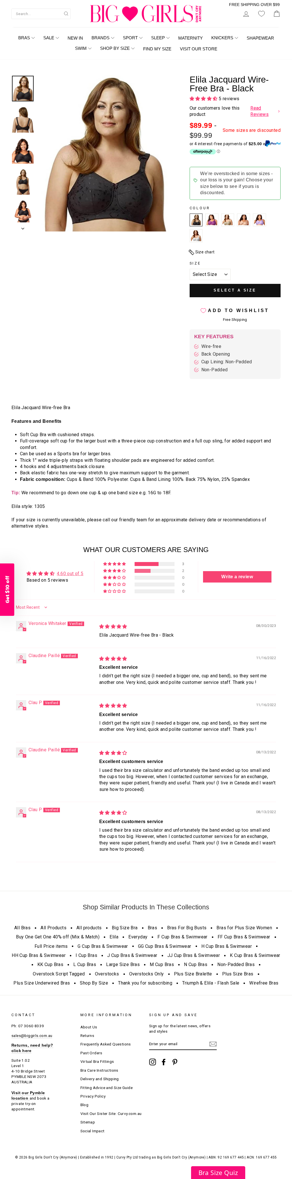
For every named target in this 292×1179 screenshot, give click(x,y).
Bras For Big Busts (186, 927)
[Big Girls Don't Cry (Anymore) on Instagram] (152, 1062)
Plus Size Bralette (193, 974)
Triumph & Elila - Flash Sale (210, 983)
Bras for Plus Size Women (244, 927)
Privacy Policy (93, 1096)
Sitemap (87, 1122)
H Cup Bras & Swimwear (226, 946)
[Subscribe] (213, 1044)
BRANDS (101, 37)
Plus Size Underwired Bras (41, 983)
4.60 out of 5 (70, 573)
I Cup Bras (86, 955)
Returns (87, 1035)
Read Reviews (259, 111)
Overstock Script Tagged (59, 974)
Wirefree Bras (263, 983)
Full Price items (51, 946)
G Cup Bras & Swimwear (103, 946)
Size (195, 263)
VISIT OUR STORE (198, 48)
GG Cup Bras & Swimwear (164, 946)
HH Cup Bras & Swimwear (39, 955)
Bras (152, 927)
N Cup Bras (195, 964)
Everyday (137, 937)
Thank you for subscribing (145, 983)
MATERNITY (190, 38)
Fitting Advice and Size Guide (106, 1087)
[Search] (66, 13)
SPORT (130, 37)
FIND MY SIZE (157, 48)
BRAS (24, 37)
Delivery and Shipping (99, 1079)
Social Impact (92, 1131)
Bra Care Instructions (99, 1070)
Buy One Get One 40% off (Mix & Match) (58, 937)
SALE (48, 37)
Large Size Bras (123, 964)
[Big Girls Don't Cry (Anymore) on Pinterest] (174, 1062)
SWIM (81, 48)
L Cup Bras (84, 964)
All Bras (22, 927)
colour (200, 208)
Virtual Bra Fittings (97, 1061)
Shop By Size (94, 983)
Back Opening (215, 354)
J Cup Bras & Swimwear (132, 955)
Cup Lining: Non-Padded (226, 361)
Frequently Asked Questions (105, 1044)
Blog (84, 1104)
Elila (114, 937)
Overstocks (107, 974)
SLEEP (158, 37)
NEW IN (75, 38)
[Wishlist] (261, 14)
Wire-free (211, 346)
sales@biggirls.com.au (31, 1035)
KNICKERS (222, 37)
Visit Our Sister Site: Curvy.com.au (111, 1113)
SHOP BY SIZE (115, 48)
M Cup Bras (162, 964)
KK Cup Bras (50, 964)
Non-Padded (214, 369)
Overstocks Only (146, 974)
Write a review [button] (237, 576)
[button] (204, 98)
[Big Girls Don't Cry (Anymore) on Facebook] (163, 1062)
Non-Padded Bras (236, 964)
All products (89, 927)
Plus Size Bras (238, 974)
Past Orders (91, 1053)
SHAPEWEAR (260, 38)
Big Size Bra (125, 927)
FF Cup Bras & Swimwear (244, 937)
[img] (113, 626)
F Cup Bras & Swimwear (182, 937)
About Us (88, 1027)
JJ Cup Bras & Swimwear (193, 955)
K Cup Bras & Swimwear (255, 955)
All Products (53, 927)
